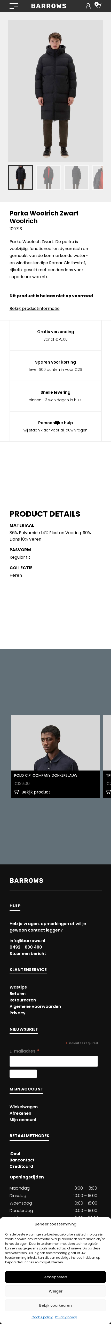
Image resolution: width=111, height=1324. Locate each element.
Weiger (55, 1291)
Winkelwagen (24, 1107)
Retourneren (23, 1000)
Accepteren (55, 1277)
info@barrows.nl (27, 941)
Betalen (18, 994)
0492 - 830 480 (26, 947)
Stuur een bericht (28, 954)
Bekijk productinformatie (35, 308)
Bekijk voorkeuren (55, 1305)
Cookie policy (42, 1317)
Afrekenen (20, 1113)
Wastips (18, 987)
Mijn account (23, 1120)
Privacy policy (66, 1317)
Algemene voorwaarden (35, 1006)
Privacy (18, 1013)
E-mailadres (24, 1051)
